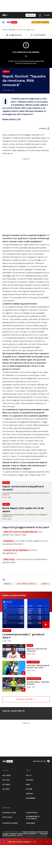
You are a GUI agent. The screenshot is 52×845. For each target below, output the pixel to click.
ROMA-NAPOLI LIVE (11, 119)
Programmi (30, 798)
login (47, 15)
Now (28, 784)
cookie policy (32, 813)
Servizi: (28, 770)
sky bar (29, 789)
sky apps (29, 780)
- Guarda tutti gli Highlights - (16, 550)
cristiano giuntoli (26, 584)
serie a (45, 584)
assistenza (12, 835)
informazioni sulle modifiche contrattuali (22, 833)
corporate (30, 823)
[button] (22, 841)
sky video (6, 784)
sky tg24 (6, 780)
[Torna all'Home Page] (12, 22)
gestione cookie (9, 813)
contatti (19, 835)
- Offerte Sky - (9, 559)
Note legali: (6, 807)
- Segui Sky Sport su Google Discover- (20, 531)
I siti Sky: (5, 770)
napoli (7, 584)
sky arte (6, 789)
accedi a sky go (39, 761)
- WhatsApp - (8, 541)
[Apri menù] (3, 22)
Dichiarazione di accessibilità (32, 818)
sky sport (6, 775)
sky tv (28, 775)
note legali (7, 817)
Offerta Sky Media (9, 823)
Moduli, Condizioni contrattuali (33, 832)
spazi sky (29, 793)
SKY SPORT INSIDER (40, 22)
